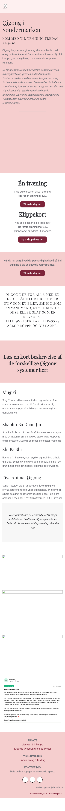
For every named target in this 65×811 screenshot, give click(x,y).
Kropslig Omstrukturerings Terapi (32, 748)
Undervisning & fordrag (32, 760)
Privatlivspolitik (56, 793)
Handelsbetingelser (38, 793)
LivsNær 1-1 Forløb (32, 744)
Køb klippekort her (32, 239)
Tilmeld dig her (32, 204)
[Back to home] (5, 6)
